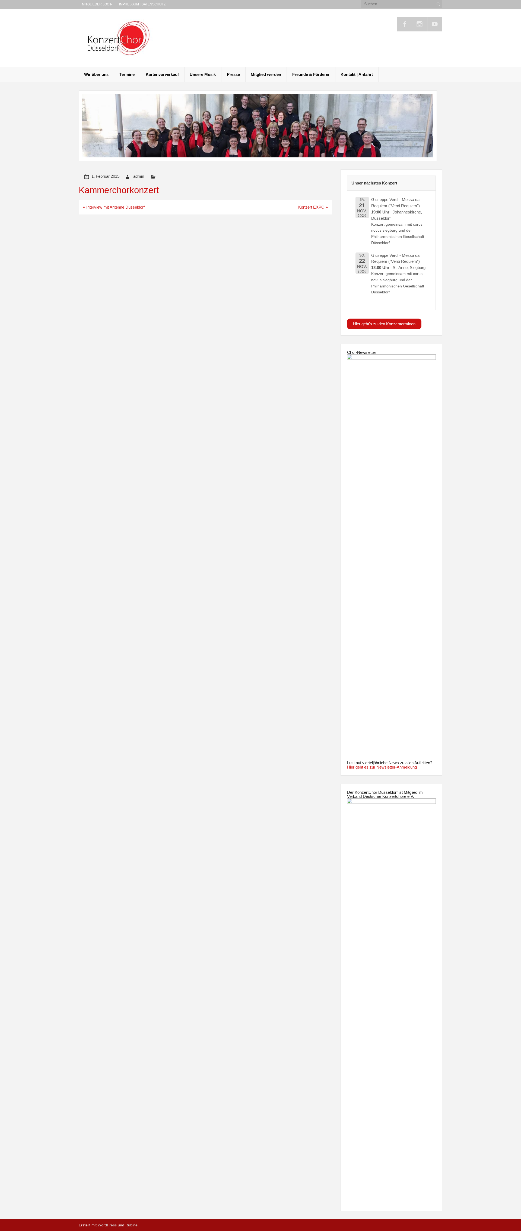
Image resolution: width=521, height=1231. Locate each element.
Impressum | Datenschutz (142, 4)
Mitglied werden (266, 74)
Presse (233, 74)
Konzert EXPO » (313, 207)
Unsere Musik (203, 74)
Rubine (131, 1225)
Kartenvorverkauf (162, 74)
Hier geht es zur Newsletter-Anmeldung (382, 767)
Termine (127, 74)
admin (138, 176)
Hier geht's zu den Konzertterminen (384, 324)
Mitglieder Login (97, 4)
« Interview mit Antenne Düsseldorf (114, 207)
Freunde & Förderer (311, 74)
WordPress (107, 1225)
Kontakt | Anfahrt (357, 74)
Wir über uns (96, 74)
